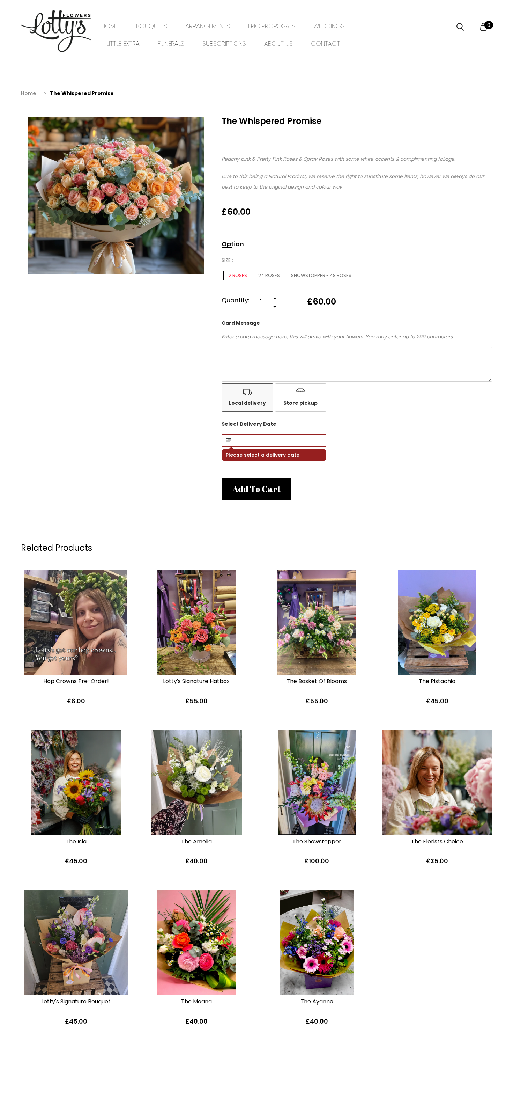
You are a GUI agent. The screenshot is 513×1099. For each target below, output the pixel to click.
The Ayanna (316, 1001)
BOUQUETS (151, 26)
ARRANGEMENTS (207, 26)
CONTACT (325, 43)
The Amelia (196, 841)
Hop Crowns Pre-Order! (76, 681)
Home (28, 93)
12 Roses (237, 275)
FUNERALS (171, 43)
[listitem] (247, 397)
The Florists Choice (437, 841)
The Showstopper (316, 841)
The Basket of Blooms (317, 681)
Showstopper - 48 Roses (321, 275)
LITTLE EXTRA (123, 43)
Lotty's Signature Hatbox (196, 681)
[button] (274, 440)
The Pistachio (437, 681)
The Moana (196, 1001)
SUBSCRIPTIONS (224, 43)
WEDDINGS (328, 26)
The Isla (76, 841)
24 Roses (269, 275)
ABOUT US (278, 43)
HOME (109, 26)
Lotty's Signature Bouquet (76, 1001)
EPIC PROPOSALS (271, 26)
